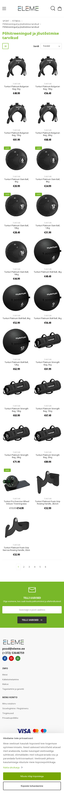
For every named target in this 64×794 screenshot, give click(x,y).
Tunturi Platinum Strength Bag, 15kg (48, 409)
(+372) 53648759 (13, 652)
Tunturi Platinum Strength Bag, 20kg (16, 456)
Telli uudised (30, 619)
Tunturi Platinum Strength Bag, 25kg (48, 456)
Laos (7, 148)
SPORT (6, 20)
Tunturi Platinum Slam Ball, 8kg (47, 180)
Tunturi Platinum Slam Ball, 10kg (16, 226)
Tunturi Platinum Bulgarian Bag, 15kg (16, 134)
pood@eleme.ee (13, 648)
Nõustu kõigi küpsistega (32, 776)
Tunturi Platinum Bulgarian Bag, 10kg (47, 87)
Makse (5, 684)
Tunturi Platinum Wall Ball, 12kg (16, 363)
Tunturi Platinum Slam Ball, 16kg (16, 273)
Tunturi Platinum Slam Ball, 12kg (47, 226)
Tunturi (16, 84)
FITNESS (16, 20)
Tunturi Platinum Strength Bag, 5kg (48, 363)
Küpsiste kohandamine (32, 786)
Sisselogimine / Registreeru (15, 708)
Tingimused (8, 713)
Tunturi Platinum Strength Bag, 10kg (16, 409)
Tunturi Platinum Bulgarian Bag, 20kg (47, 134)
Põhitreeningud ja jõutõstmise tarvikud (21, 24)
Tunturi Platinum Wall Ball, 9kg (48, 318)
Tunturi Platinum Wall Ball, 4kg (48, 271)
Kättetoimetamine (10, 679)
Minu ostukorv (9, 703)
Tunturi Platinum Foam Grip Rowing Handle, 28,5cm (47, 502)
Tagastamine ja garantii (13, 689)
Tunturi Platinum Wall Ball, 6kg (16, 318)
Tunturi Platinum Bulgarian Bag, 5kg (16, 87)
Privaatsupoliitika (10, 717)
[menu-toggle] (4, 8)
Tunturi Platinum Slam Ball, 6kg (16, 180)
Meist (4, 674)
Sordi (36, 46)
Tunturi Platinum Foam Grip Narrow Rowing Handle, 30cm (16, 548)
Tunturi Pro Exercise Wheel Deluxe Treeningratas (16, 502)
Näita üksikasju (11, 767)
